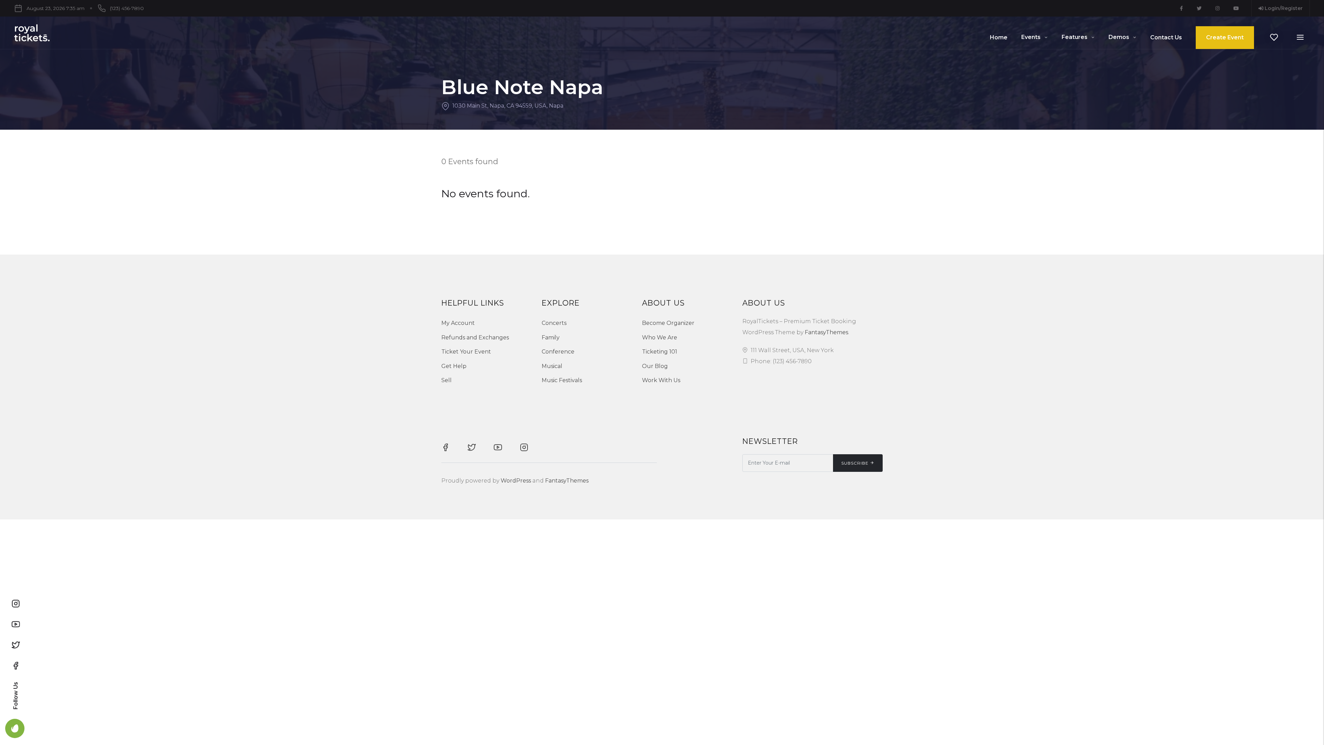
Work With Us (661, 380)
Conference (558, 351)
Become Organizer (668, 323)
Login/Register (1283, 8)
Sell (446, 380)
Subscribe (855, 463)
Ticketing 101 (659, 351)
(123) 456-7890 (127, 8)
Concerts (554, 323)
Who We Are (659, 337)
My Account (458, 323)
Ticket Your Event (466, 351)
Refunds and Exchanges (475, 337)
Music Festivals (562, 380)
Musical (552, 366)
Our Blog (655, 366)
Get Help (454, 366)
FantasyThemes (826, 332)
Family (551, 337)
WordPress (516, 480)
